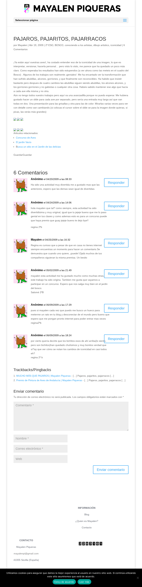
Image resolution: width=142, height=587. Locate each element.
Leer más (84, 581)
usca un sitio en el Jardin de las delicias (39, 146)
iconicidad (115, 45)
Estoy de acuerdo (64, 581)
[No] (137, 578)
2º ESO (49, 45)
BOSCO (59, 45)
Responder (116, 183)
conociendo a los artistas (78, 45)
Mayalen (22, 45)
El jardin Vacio (23, 142)
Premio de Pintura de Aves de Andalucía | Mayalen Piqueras (49, 380)
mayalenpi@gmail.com (26, 553)
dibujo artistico (101, 45)
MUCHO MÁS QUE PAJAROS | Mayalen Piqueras (43, 375)
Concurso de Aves (26, 137)
